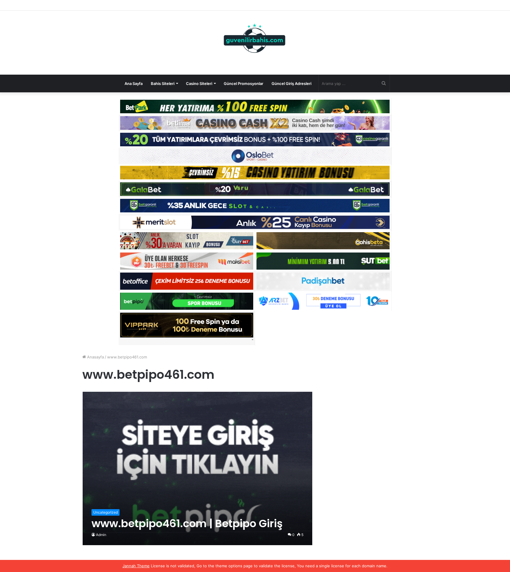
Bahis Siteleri (162, 83)
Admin (101, 534)
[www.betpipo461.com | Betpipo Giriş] (198, 468)
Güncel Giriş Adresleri (291, 83)
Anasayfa (95, 357)
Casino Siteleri (199, 83)
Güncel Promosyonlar (243, 83)
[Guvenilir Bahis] (255, 39)
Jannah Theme (136, 565)
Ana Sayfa (134, 83)
